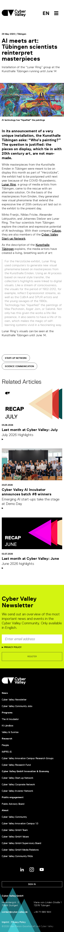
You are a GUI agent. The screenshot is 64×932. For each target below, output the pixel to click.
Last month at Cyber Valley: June (30, 558)
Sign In (32, 884)
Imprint (5, 922)
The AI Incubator (10, 719)
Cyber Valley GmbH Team (15, 830)
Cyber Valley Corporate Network (18, 784)
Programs (7, 712)
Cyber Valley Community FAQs (17, 856)
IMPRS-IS (7, 751)
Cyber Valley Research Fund (16, 765)
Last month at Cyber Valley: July (30, 430)
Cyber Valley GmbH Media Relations (20, 849)
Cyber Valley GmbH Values (15, 836)
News (5, 693)
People (5, 745)
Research (7, 738)
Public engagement (12, 797)
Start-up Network (16, 358)
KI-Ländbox (7, 725)
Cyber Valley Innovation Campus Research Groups (28, 758)
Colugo (56, 230)
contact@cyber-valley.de (15, 912)
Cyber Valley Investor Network (17, 791)
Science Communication (19, 366)
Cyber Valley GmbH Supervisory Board (21, 843)
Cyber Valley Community (14, 817)
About (5, 810)
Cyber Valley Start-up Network (17, 778)
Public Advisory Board (13, 804)
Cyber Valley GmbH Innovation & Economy (25, 771)
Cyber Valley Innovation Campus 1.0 (20, 823)
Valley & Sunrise (10, 732)
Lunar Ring (9, 184)
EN (46, 13)
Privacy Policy (12, 647)
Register (32, 656)
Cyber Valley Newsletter (14, 699)
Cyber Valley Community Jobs (17, 706)
